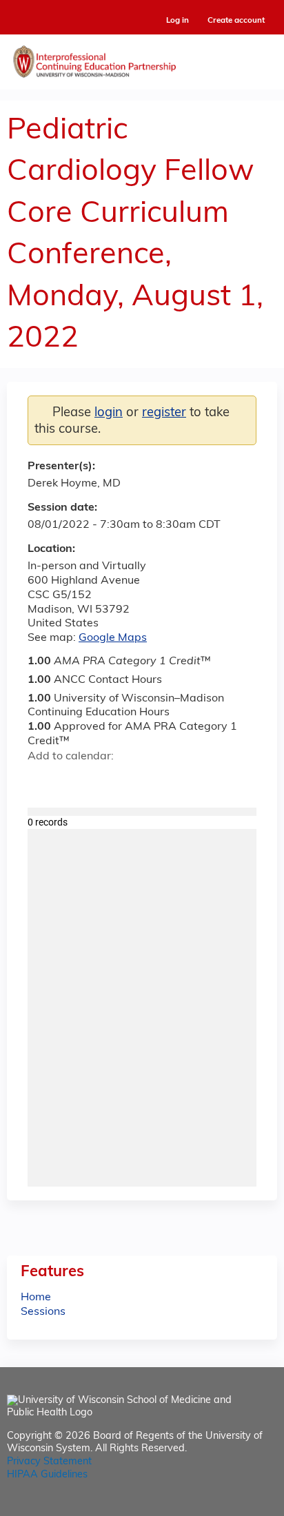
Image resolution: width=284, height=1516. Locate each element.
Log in (177, 21)
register (164, 413)
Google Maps (113, 638)
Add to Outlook (137, 781)
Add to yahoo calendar (73, 781)
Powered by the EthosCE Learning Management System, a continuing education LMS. (228, 1506)
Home (36, 1297)
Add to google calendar (42, 781)
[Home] (142, 58)
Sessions (43, 1312)
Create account (236, 21)
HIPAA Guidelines (47, 1475)
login (108, 413)
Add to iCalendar (104, 780)
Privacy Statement (49, 1462)
